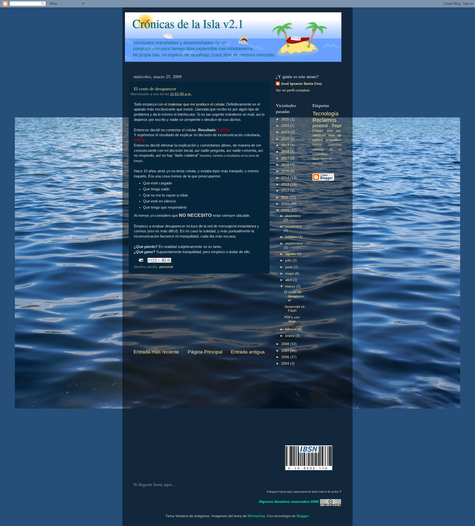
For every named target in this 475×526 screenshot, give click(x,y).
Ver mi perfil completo (293, 90)
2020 (285, 139)
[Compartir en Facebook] (164, 260)
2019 (285, 145)
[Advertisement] (199, 311)
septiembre (294, 243)
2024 (285, 126)
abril (289, 280)
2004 (285, 363)
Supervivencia (322, 158)
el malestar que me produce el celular (194, 104)
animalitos (333, 140)
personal (166, 267)
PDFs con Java (292, 319)
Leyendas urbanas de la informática (327, 149)
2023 (285, 132)
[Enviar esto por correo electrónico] (149, 260)
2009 (285, 210)
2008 (285, 344)
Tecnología (325, 113)
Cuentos (317, 163)
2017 (285, 158)
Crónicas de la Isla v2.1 (188, 23)
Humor (317, 145)
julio (288, 260)
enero (290, 336)
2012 (285, 191)
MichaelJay (256, 516)
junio (289, 267)
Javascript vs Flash (294, 308)
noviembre (293, 226)
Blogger (303, 516)
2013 (285, 184)
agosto (291, 254)
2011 (285, 197)
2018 (285, 151)
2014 (285, 178)
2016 (285, 165)
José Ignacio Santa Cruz (301, 84)
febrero (291, 329)
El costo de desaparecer (155, 88)
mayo (290, 273)
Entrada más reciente (156, 351)
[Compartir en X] (159, 260)
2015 (285, 171)
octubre (291, 237)
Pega (336, 125)
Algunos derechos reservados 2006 (289, 501)
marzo (290, 286)
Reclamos (324, 120)
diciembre (293, 216)
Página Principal (205, 351)
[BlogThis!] (154, 260)
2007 (285, 350)
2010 (285, 204)
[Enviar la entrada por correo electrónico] (140, 260)
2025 (285, 119)
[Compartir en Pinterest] (168, 260)
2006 (285, 357)
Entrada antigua (248, 351)
